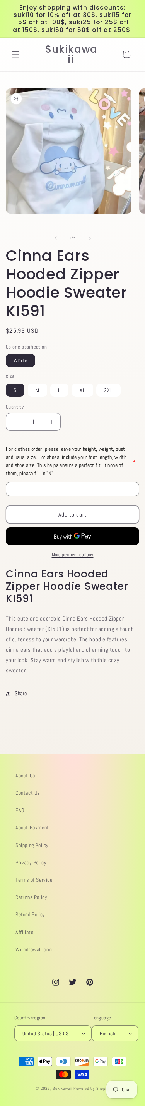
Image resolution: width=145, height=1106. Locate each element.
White (20, 360)
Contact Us (27, 792)
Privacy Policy (30, 862)
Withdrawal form (33, 949)
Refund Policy (30, 914)
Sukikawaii (62, 1088)
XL (82, 390)
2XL (108, 390)
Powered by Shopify (91, 1088)
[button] (15, 54)
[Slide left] (55, 238)
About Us (25, 775)
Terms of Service (34, 879)
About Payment (32, 827)
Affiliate (24, 932)
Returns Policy (31, 897)
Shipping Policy (32, 845)
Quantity (15, 407)
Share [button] (21, 693)
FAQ (19, 810)
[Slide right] (89, 238)
